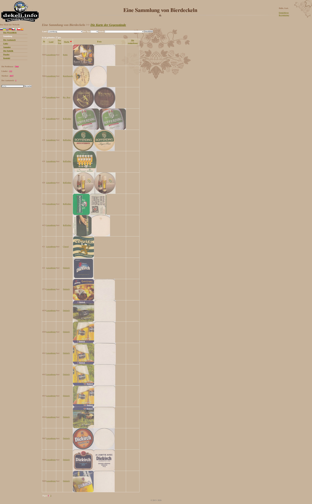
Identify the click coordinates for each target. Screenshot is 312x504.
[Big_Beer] (94, 107)
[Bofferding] (99, 129)
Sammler (7, 47)
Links (5, 43)
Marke (66, 41)
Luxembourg (51, 54)
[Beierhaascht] (90, 86)
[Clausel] (83, 257)
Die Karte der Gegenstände (108, 25)
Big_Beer (66, 97)
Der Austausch (9, 39)
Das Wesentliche (10, 32)
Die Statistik (8, 50)
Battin (65, 54)
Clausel (66, 246)
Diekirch (66, 267)
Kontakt (6, 58)
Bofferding (67, 118)
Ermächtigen (284, 12)
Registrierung (284, 15)
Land (51, 41)
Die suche (27, 86)
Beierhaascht (68, 76)
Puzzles (6, 54)
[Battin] (94, 65)
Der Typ (59, 41)
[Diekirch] (83, 278)
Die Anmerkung (133, 41)
